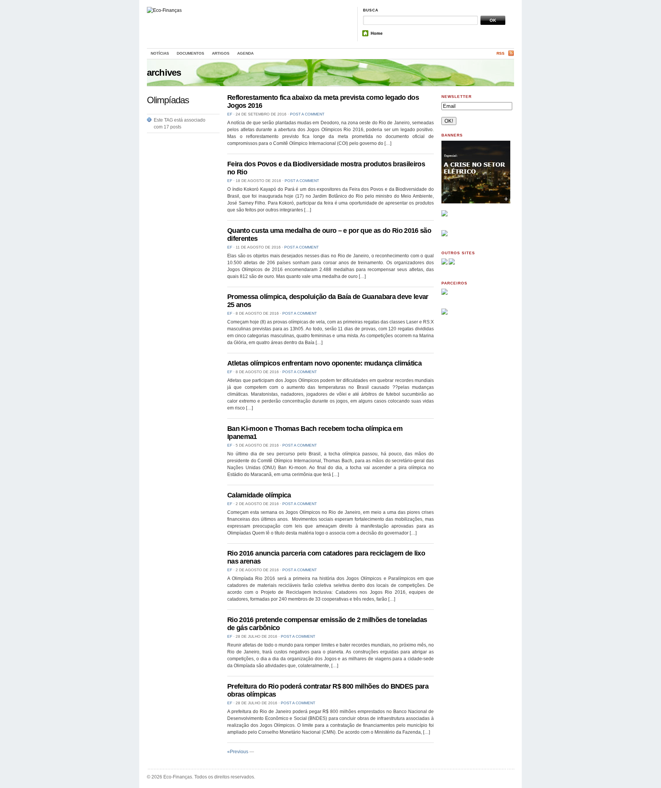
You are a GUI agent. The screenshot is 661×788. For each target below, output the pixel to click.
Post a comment (307, 114)
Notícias (160, 53)
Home (377, 33)
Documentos (190, 53)
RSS (501, 53)
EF (229, 114)
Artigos (221, 53)
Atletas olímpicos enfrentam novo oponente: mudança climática (324, 363)
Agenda (245, 53)
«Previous (237, 751)
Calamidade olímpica (259, 495)
